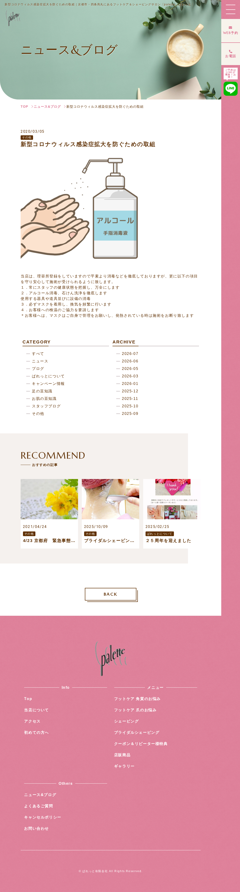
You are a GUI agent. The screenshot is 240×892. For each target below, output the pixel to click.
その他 (38, 414)
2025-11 (130, 399)
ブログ (38, 369)
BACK (110, 594)
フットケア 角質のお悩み (137, 699)
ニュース (40, 361)
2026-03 (130, 376)
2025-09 (130, 414)
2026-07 (130, 354)
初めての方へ (36, 732)
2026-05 (130, 369)
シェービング (126, 721)
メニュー (155, 687)
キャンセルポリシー (42, 817)
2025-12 (130, 391)
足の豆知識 (42, 391)
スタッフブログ (46, 406)
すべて (38, 354)
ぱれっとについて (48, 376)
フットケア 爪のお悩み (135, 710)
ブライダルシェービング (137, 732)
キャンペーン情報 (48, 384)
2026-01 (130, 384)
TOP (24, 106)
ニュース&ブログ (47, 106)
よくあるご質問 (38, 806)
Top (28, 699)
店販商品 (122, 755)
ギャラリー (124, 766)
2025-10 (130, 406)
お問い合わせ (36, 828)
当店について (36, 710)
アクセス (32, 721)
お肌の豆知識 (44, 399)
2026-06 (130, 361)
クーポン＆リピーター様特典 (141, 744)
